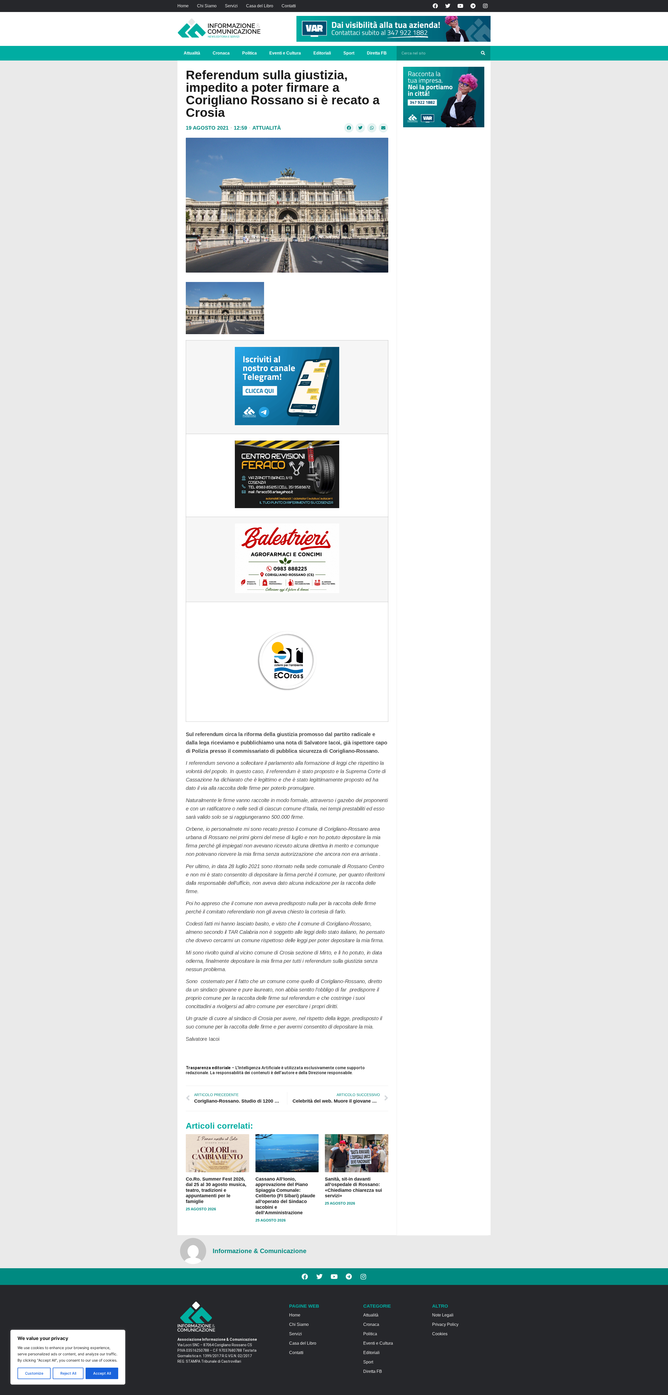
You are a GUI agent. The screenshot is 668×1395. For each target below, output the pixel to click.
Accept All (102, 1373)
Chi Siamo (207, 6)
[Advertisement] (442, 212)
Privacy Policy (445, 1324)
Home (183, 6)
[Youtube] (460, 6)
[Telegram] (473, 6)
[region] (67, 1357)
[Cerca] (483, 53)
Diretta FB (377, 53)
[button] (349, 128)
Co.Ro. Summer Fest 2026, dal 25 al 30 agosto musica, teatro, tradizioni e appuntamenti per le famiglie (216, 1190)
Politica (249, 53)
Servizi (231, 6)
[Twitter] (448, 6)
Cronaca (221, 53)
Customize (34, 1373)
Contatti (289, 6)
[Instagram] (485, 6)
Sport (348, 53)
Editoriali (322, 53)
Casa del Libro (259, 6)
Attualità (192, 53)
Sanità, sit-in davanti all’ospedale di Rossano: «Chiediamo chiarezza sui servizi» (353, 1187)
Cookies (440, 1334)
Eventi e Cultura (285, 53)
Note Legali (443, 1315)
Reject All (68, 1373)
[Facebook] (435, 6)
